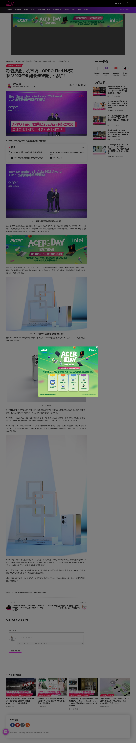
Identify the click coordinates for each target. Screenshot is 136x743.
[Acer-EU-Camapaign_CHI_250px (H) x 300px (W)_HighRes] (68, 371)
